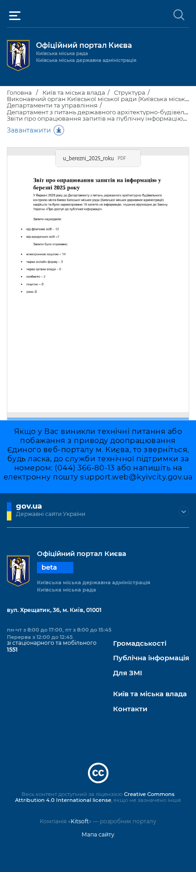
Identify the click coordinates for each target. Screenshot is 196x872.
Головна (19, 92)
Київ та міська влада (73, 92)
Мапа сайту (98, 834)
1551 (12, 649)
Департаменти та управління (52, 105)
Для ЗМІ (127, 673)
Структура (129, 92)
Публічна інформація (151, 658)
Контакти (130, 709)
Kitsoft (80, 821)
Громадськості (139, 643)
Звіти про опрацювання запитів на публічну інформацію (95, 118)
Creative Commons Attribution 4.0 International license (95, 797)
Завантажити (29, 130)
